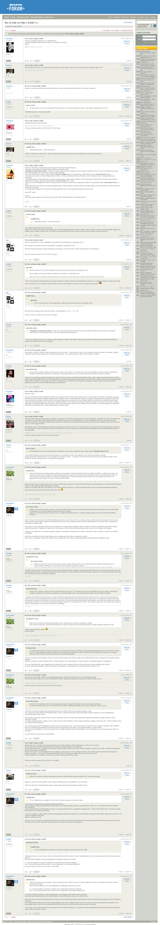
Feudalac (9, 553)
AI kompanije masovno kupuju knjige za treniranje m (148, 276)
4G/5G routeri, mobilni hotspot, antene (146, 93)
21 (27, 81)
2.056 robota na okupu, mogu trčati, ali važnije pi (147, 128)
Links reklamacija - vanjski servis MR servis (147, 99)
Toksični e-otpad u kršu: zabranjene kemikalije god (147, 178)
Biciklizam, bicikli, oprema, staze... (147, 229)
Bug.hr (7, 17)
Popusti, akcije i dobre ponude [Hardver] (146, 125)
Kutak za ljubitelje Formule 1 (148, 159)
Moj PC (8, 60)
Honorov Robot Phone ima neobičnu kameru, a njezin (147, 267)
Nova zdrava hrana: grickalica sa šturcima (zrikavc (146, 283)
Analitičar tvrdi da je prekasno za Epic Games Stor (147, 109)
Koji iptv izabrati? (145, 173)
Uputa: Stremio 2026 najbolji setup (148, 155)
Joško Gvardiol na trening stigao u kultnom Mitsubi (147, 88)
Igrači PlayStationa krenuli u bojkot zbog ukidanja (148, 175)
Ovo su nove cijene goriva (147, 137)
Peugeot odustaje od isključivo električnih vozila (147, 273)
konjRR (8, 102)
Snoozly (9, 366)
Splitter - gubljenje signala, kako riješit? (147, 198)
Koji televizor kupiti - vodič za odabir (147, 260)
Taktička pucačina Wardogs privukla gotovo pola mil (148, 59)
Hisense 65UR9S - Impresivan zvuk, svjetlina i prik (148, 53)
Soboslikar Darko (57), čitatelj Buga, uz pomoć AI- (147, 163)
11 (27, 462)
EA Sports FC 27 (145, 171)
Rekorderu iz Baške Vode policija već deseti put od (147, 83)
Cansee (9, 770)
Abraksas (9, 86)
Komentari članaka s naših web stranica (44, 17)
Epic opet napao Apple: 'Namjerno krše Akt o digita (147, 292)
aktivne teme (125, 17)
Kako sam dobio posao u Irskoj (147, 80)
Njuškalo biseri (144, 252)
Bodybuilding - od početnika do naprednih (148, 257)
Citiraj (127, 43)
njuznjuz (9, 325)
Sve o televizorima (145, 91)
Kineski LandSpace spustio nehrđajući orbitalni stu (148, 143)
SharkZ (8, 445)
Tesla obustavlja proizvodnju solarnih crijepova (148, 96)
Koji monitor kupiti (145, 86)
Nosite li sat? (143, 161)
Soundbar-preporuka (146, 166)
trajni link (128, 60)
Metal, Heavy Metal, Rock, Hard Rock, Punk (147, 219)
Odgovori (127, 41)
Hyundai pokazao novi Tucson (146, 270)
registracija (117, 17)
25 (27, 60)
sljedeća (13, 30)
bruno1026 (10, 350)
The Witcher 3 (144, 62)
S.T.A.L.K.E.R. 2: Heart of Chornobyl (147, 249)
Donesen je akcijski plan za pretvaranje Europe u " (148, 295)
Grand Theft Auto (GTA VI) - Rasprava (148, 112)
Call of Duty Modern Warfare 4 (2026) (148, 226)
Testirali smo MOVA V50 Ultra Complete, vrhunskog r (148, 64)
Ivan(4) (8, 416)
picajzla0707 (10, 503)
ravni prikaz (116, 30)
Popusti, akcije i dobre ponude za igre (146, 208)
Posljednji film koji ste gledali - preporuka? (148, 202)
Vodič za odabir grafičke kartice (147, 192)
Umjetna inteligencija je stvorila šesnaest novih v (147, 211)
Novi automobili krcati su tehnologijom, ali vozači (147, 222)
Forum (13, 17)
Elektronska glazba (145, 157)
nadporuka (128, 116)
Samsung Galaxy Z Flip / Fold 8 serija (147, 279)
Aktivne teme (142, 48)
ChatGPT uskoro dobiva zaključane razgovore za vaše (147, 239)
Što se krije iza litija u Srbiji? (74, 34)
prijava (110, 17)
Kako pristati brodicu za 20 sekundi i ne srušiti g (147, 195)
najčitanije (133, 17)
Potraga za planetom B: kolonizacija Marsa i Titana (147, 118)
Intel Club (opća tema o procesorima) (146, 135)
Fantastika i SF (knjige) (146, 286)
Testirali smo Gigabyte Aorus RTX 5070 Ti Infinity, (147, 254)
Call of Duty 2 (144, 123)
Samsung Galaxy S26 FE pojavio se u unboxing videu (148, 139)
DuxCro (9, 65)
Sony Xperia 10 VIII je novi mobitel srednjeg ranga (147, 104)
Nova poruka (128, 22)
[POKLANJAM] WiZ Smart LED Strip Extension (147, 181)
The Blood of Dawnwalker (147, 78)
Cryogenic (9, 391)
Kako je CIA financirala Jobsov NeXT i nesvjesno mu (147, 151)
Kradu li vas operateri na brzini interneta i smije (147, 205)
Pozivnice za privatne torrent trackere (146, 235)
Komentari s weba (23, 17)
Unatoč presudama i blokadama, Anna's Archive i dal (148, 185)
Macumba (9, 38)
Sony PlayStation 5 (145, 102)
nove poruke (140, 17)
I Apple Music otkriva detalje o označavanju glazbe (148, 243)
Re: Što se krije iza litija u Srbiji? (35, 86)
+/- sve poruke (106, 30)
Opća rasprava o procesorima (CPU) (145, 131)
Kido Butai (9, 121)
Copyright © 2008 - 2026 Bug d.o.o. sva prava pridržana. (80, 924)
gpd (7, 240)
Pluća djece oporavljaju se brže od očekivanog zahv (147, 216)
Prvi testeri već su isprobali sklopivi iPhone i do (148, 56)
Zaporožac (9, 165)
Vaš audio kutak (144, 214)
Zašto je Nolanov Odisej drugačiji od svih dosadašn (147, 115)
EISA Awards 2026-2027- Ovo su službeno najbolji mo (148, 75)
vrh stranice (153, 921)
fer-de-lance (10, 467)
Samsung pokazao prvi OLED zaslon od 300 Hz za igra (148, 68)
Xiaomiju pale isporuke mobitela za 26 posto (146, 263)
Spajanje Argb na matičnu (147, 288)
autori (147, 17)
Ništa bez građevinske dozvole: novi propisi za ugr (148, 246)
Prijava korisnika (143, 32)
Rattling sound (144, 290)
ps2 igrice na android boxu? (148, 121)
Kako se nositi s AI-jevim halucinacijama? (147, 189)
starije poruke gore (127, 30)
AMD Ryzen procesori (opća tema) (146, 168)
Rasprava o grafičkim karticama (146, 72)
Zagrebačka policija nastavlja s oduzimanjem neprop (147, 147)
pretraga (153, 17)
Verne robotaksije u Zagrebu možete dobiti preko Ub (148, 232)
